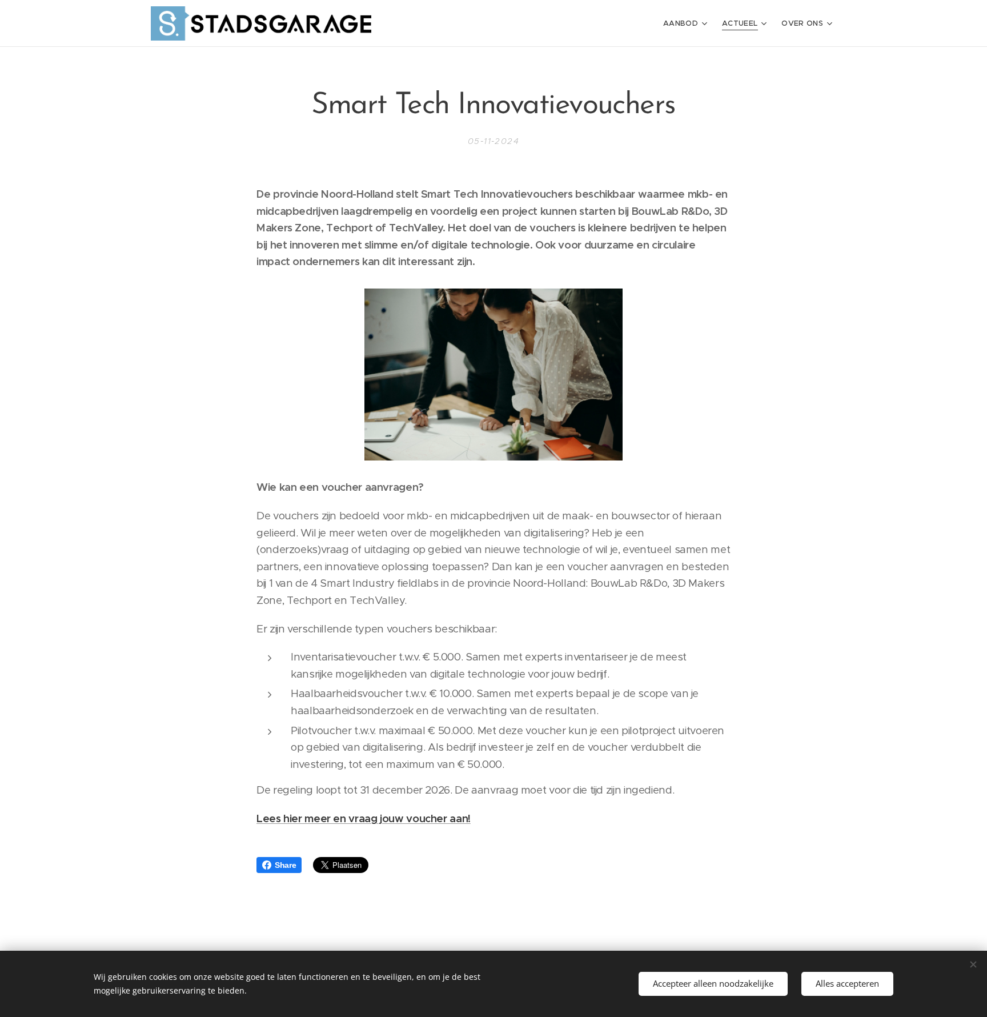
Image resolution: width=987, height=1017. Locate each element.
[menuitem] (686, 23)
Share (285, 865)
